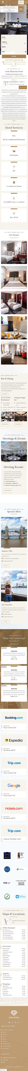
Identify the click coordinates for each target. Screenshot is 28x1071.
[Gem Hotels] (14, 1014)
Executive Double (18, 337)
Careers (4, 1039)
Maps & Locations (13, 914)
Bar (14, 171)
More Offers (13, 514)
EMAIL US (14, 80)
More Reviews (13, 644)
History (4, 1032)
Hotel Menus (4, 394)
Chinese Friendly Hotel (12, 839)
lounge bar (22, 107)
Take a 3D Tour (23, 87)
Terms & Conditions (7, 1046)
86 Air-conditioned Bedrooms (14, 140)
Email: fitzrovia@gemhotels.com (19, 78)
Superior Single (18, 262)
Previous (3, 25)
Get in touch (5, 1060)
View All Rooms (13, 237)
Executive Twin (18, 362)
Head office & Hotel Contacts (9, 1057)
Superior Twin (19, 312)
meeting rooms (16, 109)
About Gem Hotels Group (8, 1029)
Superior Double (18, 287)
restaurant (3, 105)
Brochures (5, 1034)
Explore (5, 565)
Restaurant (14, 155)
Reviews (4, 1041)
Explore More (13, 916)
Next (25, 25)
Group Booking (6, 1043)
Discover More (5, 424)
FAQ (24, 81)
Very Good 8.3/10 (9, 728)
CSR (4, 1036)
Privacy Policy (6, 1048)
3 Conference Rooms (14, 186)
